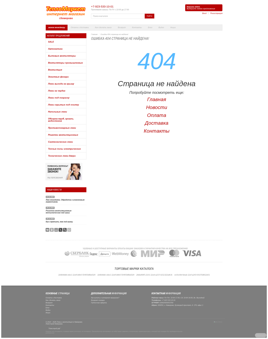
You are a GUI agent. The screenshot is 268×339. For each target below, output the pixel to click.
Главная (94, 34)
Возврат (122, 27)
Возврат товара (98, 300)
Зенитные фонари (58, 76)
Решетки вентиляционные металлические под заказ (58, 212)
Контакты (137, 27)
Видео (161, 27)
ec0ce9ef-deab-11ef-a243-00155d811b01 (192, 275)
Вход (204, 13)
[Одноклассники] (52, 230)
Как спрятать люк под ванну (59, 222)
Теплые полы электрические (64, 149)
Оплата (156, 115)
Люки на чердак (56, 90)
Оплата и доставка (80, 27)
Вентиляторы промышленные (65, 62)
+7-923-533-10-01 (102, 6)
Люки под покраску (58, 97)
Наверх (261, 335)
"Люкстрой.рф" (54, 328)
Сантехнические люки (60, 142)
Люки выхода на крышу (61, 83)
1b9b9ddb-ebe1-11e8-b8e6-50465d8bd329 (76, 275)
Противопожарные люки (62, 128)
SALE (51, 42)
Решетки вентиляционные (63, 135)
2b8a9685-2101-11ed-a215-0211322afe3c (154, 275)
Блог (150, 27)
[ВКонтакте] (47, 230)
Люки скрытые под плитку (63, 104)
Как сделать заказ (103, 27)
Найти (149, 16)
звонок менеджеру (56, 27)
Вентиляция (55, 69)
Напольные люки (57, 111)
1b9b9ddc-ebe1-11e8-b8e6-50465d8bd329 (115, 275)
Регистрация (216, 13)
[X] (60, 230)
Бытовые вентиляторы (62, 56)
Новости (156, 107)
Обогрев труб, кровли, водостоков (61, 119)
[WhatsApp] (69, 230)
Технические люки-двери (62, 156)
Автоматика (55, 49)
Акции (173, 27)
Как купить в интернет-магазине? (105, 298)
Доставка (156, 123)
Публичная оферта (99, 303)
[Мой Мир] (56, 230)
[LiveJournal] (65, 230)
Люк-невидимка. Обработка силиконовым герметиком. (65, 201)
